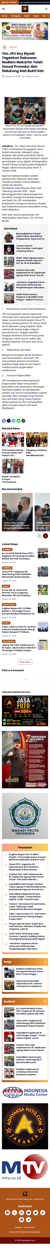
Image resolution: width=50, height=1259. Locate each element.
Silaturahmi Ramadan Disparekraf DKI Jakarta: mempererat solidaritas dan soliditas (29, 984)
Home (4, 16)
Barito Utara (9, 604)
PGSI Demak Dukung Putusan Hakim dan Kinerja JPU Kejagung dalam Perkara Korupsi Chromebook (12, 453)
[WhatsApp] (18, 421)
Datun (6, 623)
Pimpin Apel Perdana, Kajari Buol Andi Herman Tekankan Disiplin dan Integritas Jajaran (27, 926)
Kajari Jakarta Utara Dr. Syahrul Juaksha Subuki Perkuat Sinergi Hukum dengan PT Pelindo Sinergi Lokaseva (19, 629)
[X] (9, 421)
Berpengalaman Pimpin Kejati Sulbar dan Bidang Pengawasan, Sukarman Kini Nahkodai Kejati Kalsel (31, 236)
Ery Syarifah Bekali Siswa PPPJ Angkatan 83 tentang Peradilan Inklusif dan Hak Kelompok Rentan (18, 556)
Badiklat (7, 549)
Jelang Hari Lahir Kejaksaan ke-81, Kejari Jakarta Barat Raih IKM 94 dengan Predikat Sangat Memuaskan (19, 648)
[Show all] (44, 961)
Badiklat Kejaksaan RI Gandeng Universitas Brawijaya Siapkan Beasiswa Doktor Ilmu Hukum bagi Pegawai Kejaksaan (27, 1072)
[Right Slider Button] (47, 15)
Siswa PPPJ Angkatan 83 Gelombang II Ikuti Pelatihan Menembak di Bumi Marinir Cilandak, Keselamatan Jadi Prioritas (17, 574)
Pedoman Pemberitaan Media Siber (25, 1232)
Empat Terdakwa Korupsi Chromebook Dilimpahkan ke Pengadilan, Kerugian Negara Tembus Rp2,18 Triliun (11, 479)
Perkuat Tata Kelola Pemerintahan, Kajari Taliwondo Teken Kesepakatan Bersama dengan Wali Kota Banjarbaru (27, 907)
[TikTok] (42, 1212)
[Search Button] (46, 9)
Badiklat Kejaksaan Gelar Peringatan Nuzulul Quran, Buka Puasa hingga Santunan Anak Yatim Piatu (30, 972)
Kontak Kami (29, 1227)
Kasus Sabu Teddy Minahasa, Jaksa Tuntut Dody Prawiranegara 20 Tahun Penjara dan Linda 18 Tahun (17, 525)
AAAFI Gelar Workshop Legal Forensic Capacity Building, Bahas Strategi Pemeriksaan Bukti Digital (27, 936)
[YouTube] (28, 1212)
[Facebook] (4, 421)
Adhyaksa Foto (28, 1240)
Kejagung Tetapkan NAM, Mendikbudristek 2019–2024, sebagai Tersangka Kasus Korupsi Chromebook (36, 453)
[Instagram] (21, 1212)
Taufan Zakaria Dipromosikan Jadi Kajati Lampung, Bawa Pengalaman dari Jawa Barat (29, 248)
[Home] (4, 47)
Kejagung (15, 16)
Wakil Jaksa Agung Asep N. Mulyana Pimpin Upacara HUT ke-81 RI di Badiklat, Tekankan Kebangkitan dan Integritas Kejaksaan (30, 261)
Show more (25, 662)
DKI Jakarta (8, 641)
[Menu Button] (3, 9)
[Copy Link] (23, 421)
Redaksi (18, 1227)
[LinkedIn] (21, 1219)
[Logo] (25, 1194)
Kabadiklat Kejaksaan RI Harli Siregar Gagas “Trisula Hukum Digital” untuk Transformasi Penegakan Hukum (25, 897)
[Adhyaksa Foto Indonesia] (25, 9)
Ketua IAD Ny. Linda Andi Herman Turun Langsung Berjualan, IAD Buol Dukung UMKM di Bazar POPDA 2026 (16, 593)
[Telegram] (14, 421)
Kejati (27, 16)
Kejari (36, 16)
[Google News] (35, 1212)
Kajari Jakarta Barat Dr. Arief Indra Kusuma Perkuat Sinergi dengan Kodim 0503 (27, 917)
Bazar (6, 586)
